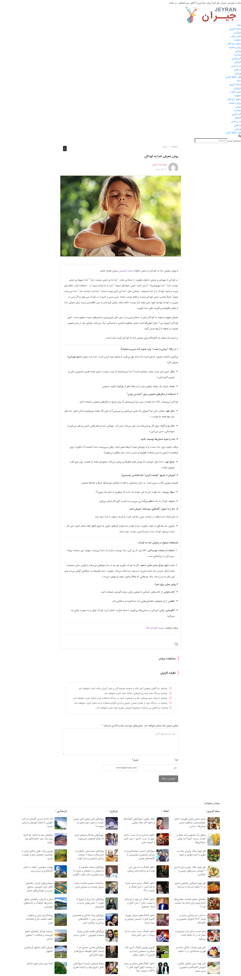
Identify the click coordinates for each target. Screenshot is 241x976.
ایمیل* (135, 760)
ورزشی (237, 73)
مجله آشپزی (235, 29)
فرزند (164, 147)
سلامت (237, 55)
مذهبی (237, 70)
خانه (239, 25)
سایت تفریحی (125, 271)
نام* (176, 760)
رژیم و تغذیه (235, 47)
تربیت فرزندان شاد (155, 628)
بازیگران (237, 32)
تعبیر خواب (235, 36)
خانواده (237, 40)
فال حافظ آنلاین (233, 77)
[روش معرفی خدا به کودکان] (120, 216)
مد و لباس (236, 66)
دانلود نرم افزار (234, 44)
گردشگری (236, 58)
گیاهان (237, 62)
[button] (120, 136)
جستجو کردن (234, 141)
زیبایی (238, 51)
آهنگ (165, 811)
